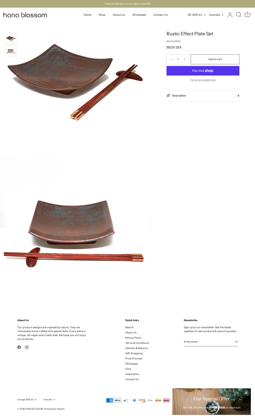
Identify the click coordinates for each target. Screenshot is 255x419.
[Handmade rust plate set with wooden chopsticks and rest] (10, 38)
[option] (10, 39)
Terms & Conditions (137, 343)
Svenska (214, 14)
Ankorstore (132, 374)
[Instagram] (26, 347)
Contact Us (160, 14)
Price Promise (133, 358)
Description (178, 95)
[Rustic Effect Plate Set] (10, 50)
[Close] (246, 393)
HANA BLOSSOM (34, 409)
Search (129, 327)
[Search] (239, 15)
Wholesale (139, 14)
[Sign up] (236, 341)
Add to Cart (215, 59)
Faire (128, 369)
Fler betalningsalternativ (203, 79)
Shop (102, 14)
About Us (119, 14)
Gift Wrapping (133, 353)
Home (87, 14)
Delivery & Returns (136, 348)
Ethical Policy (133, 337)
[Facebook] (19, 347)
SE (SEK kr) (195, 14)
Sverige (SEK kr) (25, 399)
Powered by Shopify (54, 409)
